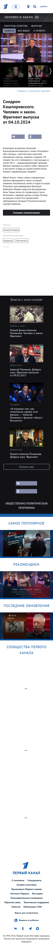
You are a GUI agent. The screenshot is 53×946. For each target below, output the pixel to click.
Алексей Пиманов (11, 230)
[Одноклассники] (35, 136)
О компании (18, 880)
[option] (14, 75)
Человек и (18, 17)
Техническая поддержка (36, 902)
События (15, 906)
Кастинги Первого (19, 893)
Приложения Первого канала (26, 889)
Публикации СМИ (32, 906)
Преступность (22, 240)
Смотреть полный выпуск (26, 212)
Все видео (37, 893)
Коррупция (8, 240)
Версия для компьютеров (26, 913)
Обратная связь (12, 902)
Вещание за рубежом (29, 920)
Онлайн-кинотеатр (26, 884)
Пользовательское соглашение (27, 897)
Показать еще (26, 466)
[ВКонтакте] (18, 136)
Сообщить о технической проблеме (33, 91)
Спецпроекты (34, 880)
